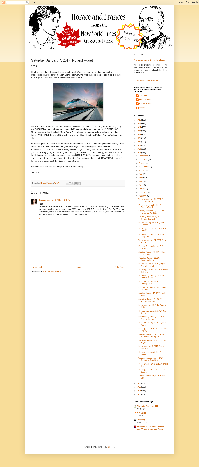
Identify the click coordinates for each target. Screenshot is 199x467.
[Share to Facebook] (76, 183)
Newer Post (37, 267)
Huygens (42, 200)
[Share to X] (73, 183)
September (143, 167)
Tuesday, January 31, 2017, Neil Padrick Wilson (152, 200)
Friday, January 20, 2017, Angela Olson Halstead (152, 265)
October (142, 163)
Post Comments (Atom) (52, 271)
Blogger (111, 447)
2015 (139, 387)
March (141, 189)
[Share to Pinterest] (79, 183)
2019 (139, 145)
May (141, 181)
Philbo (142, 108)
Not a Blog (141, 413)
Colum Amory (144, 95)
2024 (139, 127)
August (142, 170)
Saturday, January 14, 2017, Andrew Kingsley (150, 300)
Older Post (119, 267)
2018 (139, 149)
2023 (139, 131)
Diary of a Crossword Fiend (149, 406)
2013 (139, 394)
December (143, 156)
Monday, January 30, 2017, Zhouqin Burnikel (149, 206)
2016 (139, 383)
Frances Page (145, 99)
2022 (139, 134)
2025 (139, 124)
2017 (139, 153)
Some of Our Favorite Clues (147, 80)
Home (78, 267)
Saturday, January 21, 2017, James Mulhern (150, 259)
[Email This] (67, 183)
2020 (139, 142)
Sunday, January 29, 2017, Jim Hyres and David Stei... (151, 212)
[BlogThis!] (70, 183)
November (143, 160)
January (142, 196)
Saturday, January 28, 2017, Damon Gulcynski (150, 218)
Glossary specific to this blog (149, 60)
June (141, 178)
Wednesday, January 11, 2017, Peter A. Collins (151, 318)
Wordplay (141, 420)
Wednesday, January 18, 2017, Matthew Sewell (151, 277)
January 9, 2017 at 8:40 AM (58, 200)
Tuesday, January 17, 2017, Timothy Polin (150, 282)
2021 (139, 138)
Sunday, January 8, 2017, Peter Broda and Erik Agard (151, 335)
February (143, 192)
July (141, 174)
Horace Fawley (145, 103)
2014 (139, 391)
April (141, 185)
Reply (41, 218)
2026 (139, 120)
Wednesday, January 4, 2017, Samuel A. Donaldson (150, 359)
